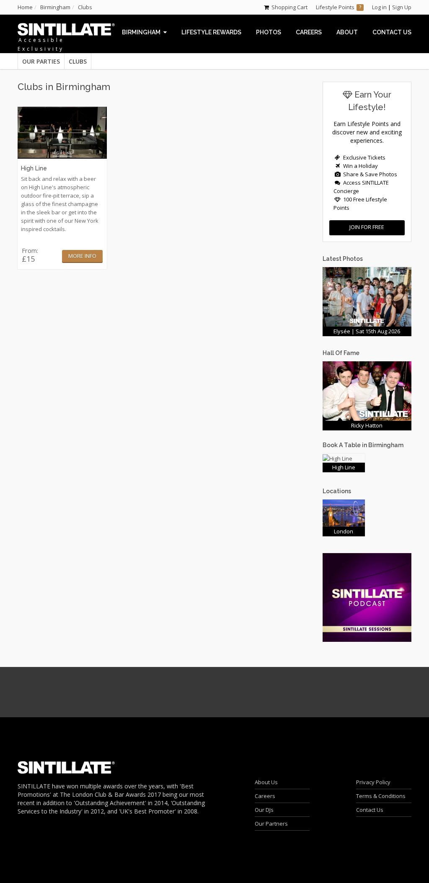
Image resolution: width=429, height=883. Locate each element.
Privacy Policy (373, 782)
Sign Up (401, 7)
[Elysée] (367, 296)
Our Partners (271, 823)
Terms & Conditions (381, 796)
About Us (266, 782)
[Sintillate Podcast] (367, 596)
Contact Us (369, 809)
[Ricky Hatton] (367, 390)
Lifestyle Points (335, 7)
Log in (379, 7)
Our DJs (264, 809)
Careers (265, 796)
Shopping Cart (289, 7)
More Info (82, 256)
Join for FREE (366, 227)
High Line (34, 168)
